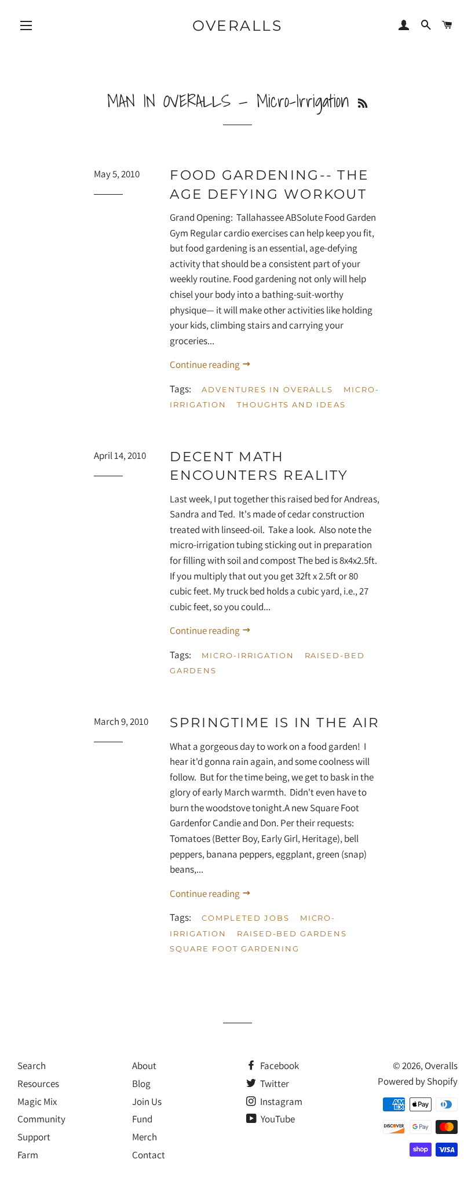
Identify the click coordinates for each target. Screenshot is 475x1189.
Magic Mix (37, 1101)
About (144, 1065)
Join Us (147, 1101)
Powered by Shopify (418, 1081)
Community (41, 1119)
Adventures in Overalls (267, 389)
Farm (27, 1154)
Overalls (237, 25)
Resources (38, 1083)
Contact (148, 1154)
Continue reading (206, 364)
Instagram (280, 1101)
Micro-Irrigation (248, 655)
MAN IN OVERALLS (169, 101)
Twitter (273, 1083)
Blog (141, 1083)
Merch (144, 1136)
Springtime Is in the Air (274, 722)
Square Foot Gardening (234, 948)
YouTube (277, 1119)
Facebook (278, 1065)
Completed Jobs (245, 917)
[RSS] (362, 103)
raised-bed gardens (292, 933)
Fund (142, 1119)
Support (33, 1136)
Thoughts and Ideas (291, 404)
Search (31, 1065)
